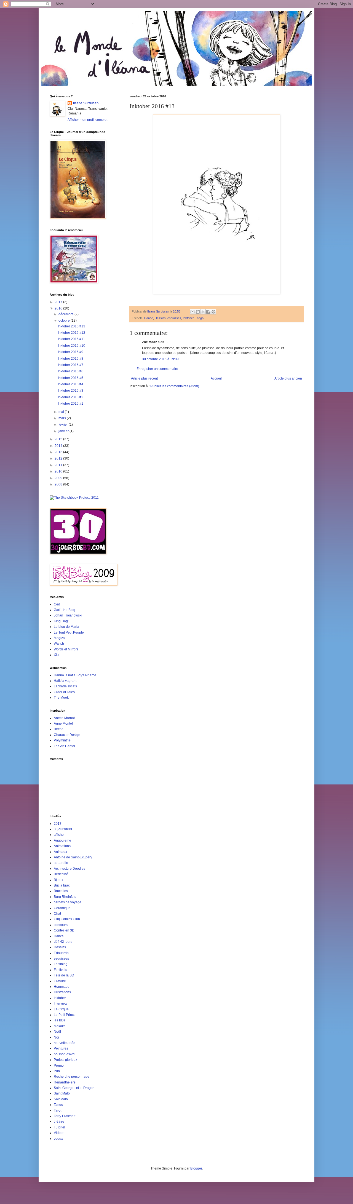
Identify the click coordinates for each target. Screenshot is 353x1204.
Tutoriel (59, 1127)
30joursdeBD (64, 829)
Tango (199, 318)
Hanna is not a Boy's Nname (75, 675)
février (63, 424)
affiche (59, 835)
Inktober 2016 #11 (71, 339)
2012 (59, 458)
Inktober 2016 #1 (70, 403)
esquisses (174, 318)
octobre (64, 320)
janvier (63, 431)
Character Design (67, 735)
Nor (56, 1037)
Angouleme (62, 840)
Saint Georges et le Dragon (74, 1088)
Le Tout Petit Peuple (69, 632)
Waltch (59, 643)
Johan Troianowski (68, 615)
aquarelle (61, 863)
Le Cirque (61, 1009)
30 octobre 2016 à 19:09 (160, 359)
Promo (59, 1065)
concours (61, 925)
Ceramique (62, 908)
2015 (59, 439)
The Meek (61, 698)
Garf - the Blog (64, 610)
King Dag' (61, 621)
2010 (59, 471)
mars (62, 418)
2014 (59, 446)
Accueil (216, 378)
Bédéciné (61, 874)
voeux (58, 1139)
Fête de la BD (64, 975)
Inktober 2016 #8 (70, 359)
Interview (60, 1003)
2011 (59, 465)
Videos (59, 1133)
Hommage (61, 987)
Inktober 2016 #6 (70, 371)
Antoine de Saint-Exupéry (73, 857)
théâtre (59, 1121)
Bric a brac (62, 885)
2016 (59, 308)
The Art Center (64, 746)
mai (61, 412)
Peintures (61, 1048)
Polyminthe (62, 740)
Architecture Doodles (69, 869)
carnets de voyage (67, 902)
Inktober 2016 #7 (70, 365)
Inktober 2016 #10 (71, 346)
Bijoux (58, 880)
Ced (57, 604)
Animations (62, 846)
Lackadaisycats (65, 686)
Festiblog (61, 964)
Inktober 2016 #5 (70, 378)
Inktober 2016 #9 (70, 352)
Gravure (60, 981)
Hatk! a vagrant (65, 681)
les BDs (59, 1020)
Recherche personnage (71, 1076)
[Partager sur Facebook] (208, 311)
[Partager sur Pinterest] (213, 311)
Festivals (60, 970)
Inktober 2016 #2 (70, 397)
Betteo (58, 729)
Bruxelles (61, 891)
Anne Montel (63, 723)
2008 (59, 484)
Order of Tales (64, 692)
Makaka (60, 1026)
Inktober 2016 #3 (70, 391)
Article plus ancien (288, 378)
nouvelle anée (64, 1043)
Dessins (160, 318)
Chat (57, 913)
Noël (57, 1032)
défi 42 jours (63, 942)
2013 (59, 452)
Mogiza (59, 638)
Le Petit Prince (65, 1015)
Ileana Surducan (85, 103)
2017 (59, 302)
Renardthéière (65, 1082)
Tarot (57, 1110)
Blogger (196, 1168)
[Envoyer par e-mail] (192, 311)
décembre (66, 314)
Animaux (60, 852)
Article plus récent (144, 378)
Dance (148, 318)
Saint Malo (62, 1093)
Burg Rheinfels (65, 897)
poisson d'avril (64, 1054)
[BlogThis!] (197, 311)
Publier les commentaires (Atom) (174, 386)
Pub (57, 1071)
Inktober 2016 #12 (71, 333)
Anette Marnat (64, 718)
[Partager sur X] (203, 311)
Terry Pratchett (64, 1116)
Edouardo (61, 953)
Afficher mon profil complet (87, 120)
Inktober (188, 318)
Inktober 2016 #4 (70, 384)
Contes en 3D (64, 930)
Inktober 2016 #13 (71, 326)
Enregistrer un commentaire (157, 369)
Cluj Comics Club (67, 919)
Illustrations (62, 992)
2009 (59, 478)
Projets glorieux (65, 1060)
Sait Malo (61, 1099)
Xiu (56, 655)
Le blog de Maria (66, 627)
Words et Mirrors (66, 649)
